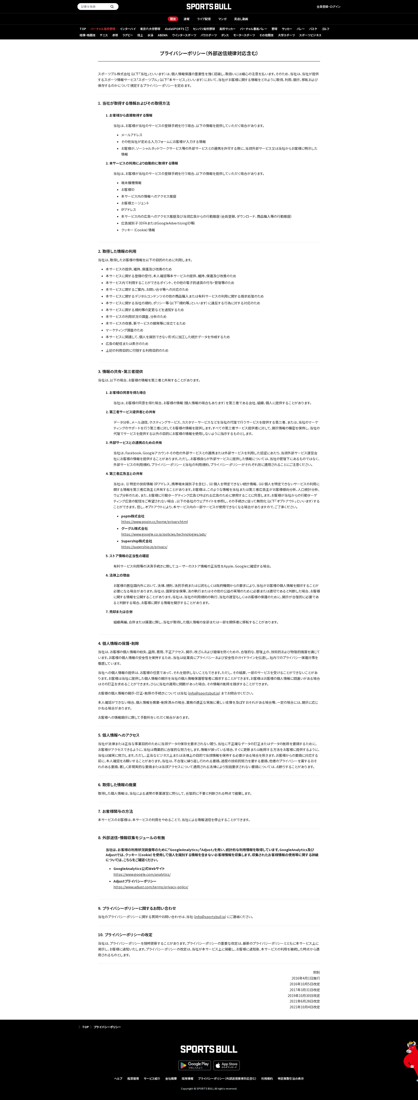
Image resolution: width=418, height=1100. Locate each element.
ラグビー (127, 35)
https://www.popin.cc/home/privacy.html (154, 521)
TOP (83, 29)
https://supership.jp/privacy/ (144, 546)
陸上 (140, 35)
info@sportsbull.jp (204, 693)
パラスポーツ (209, 35)
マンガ (222, 19)
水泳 (150, 35)
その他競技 (266, 35)
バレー (301, 29)
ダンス (225, 35)
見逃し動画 (241, 19)
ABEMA (163, 35)
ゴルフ (325, 29)
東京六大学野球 (150, 29)
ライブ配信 (204, 19)
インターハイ (128, 29)
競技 (173, 19)
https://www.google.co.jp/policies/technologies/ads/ (163, 534)
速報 (186, 19)
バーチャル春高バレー (253, 29)
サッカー (287, 29)
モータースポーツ (244, 35)
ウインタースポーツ (184, 35)
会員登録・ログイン (329, 6)
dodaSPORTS (176, 29)
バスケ (313, 29)
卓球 (115, 35)
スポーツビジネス (310, 35)
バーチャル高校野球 (102, 29)
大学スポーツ (286, 35)
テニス (104, 35)
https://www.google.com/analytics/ (142, 874)
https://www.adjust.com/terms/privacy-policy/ (150, 886)
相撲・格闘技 (88, 35)
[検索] (112, 6)
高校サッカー (227, 29)
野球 (274, 29)
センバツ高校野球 (204, 29)
